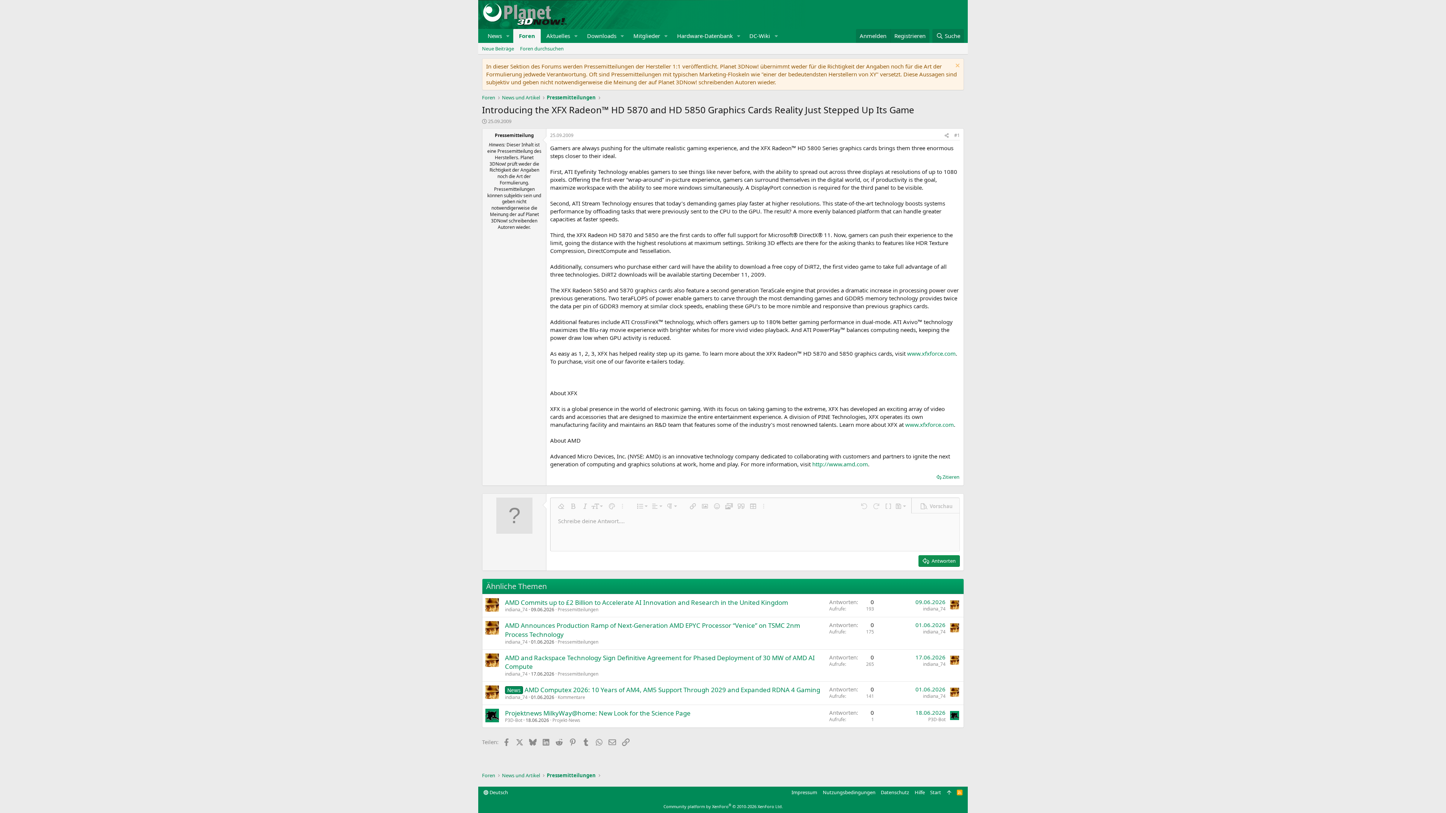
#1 (957, 135)
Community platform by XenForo (723, 806)
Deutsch (498, 792)
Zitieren (951, 476)
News (495, 36)
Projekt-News (566, 720)
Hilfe (920, 792)
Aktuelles (558, 36)
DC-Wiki (759, 36)
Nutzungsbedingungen (849, 792)
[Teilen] (947, 135)
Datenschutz (895, 792)
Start (935, 792)
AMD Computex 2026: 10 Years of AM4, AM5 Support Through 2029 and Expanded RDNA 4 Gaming (672, 689)
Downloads (601, 36)
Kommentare (571, 697)
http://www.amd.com (840, 464)
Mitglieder (646, 36)
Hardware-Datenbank (705, 36)
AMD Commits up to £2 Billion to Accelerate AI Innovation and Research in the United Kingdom (646, 602)
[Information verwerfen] (956, 66)
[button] (508, 36)
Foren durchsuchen (542, 48)
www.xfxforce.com (931, 353)
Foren (527, 36)
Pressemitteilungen (578, 609)
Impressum (804, 792)
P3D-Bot (513, 720)
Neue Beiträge (498, 48)
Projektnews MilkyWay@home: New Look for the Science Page (598, 713)
